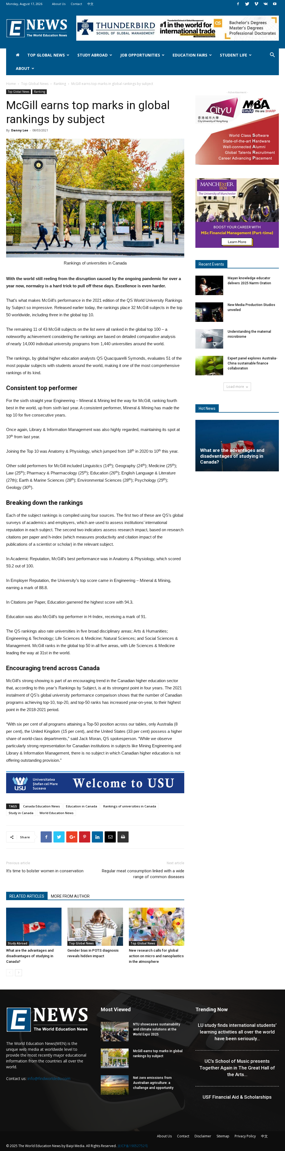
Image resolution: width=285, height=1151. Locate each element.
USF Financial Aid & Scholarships (237, 1097)
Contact (76, 4)
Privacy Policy (245, 1136)
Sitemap (223, 1136)
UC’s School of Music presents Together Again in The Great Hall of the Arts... (237, 1067)
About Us (58, 4)
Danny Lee (19, 130)
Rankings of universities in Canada (129, 806)
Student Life (233, 55)
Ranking (60, 83)
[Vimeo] (256, 4)
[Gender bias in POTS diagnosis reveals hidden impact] (95, 927)
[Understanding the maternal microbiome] (209, 339)
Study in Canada (21, 813)
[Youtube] (275, 4)
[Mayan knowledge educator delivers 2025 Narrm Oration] (209, 285)
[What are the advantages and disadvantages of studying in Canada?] (34, 927)
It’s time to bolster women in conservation (44, 870)
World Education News (56, 813)
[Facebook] (238, 4)
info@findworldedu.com (49, 1078)
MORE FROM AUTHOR (70, 896)
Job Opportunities (140, 55)
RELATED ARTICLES (26, 896)
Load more (235, 386)
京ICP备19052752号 (132, 1145)
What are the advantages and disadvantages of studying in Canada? (30, 956)
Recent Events (211, 264)
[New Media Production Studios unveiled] (209, 312)
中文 (90, 4)
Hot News (207, 408)
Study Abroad (92, 55)
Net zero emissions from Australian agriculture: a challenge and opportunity (153, 1083)
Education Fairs (190, 55)
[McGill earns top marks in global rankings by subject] (115, 1058)
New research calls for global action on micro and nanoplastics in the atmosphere (156, 956)
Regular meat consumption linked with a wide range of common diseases (143, 873)
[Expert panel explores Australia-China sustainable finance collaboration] (209, 365)
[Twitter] (247, 4)
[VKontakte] (265, 4)
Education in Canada (81, 806)
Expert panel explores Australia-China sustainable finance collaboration (252, 363)
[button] (272, 55)
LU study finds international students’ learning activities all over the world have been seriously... (237, 1031)
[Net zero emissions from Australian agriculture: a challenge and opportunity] (115, 1085)
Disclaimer (203, 1136)
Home (11, 83)
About (23, 68)
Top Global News (46, 55)
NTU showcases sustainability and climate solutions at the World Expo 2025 (156, 1029)
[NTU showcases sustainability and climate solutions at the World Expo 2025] (115, 1031)
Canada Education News (41, 806)
